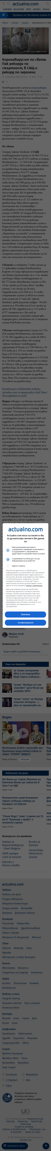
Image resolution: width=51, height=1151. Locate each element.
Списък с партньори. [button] (34, 585)
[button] (25, 566)
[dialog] (26, 575)
